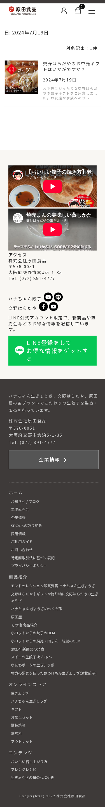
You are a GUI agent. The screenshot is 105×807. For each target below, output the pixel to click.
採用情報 (18, 533)
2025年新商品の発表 (27, 649)
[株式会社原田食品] (31, 10)
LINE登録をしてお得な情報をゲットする (57, 350)
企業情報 (50, 459)
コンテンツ (20, 752)
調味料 (16, 733)
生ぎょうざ (20, 693)
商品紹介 (18, 577)
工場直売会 (20, 509)
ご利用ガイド (22, 541)
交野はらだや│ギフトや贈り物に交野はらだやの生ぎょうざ (54, 597)
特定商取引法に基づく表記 (33, 557)
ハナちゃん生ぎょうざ (29, 701)
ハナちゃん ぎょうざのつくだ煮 (36, 608)
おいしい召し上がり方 (29, 761)
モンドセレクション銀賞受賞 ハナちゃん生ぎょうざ (53, 585)
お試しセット (22, 717)
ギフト (16, 709)
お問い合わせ (22, 549)
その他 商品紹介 (24, 625)
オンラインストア (28, 684)
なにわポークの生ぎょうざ (32, 665)
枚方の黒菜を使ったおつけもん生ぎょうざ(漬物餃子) (54, 673)
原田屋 (16, 616)
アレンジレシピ (23, 769)
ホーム (16, 492)
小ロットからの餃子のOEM (33, 632)
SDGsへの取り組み (26, 525)
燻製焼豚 (18, 725)
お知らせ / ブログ (25, 501)
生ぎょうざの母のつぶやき (32, 777)
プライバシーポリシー (29, 565)
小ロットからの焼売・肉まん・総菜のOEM (45, 641)
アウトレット (22, 741)
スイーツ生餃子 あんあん (31, 656)
